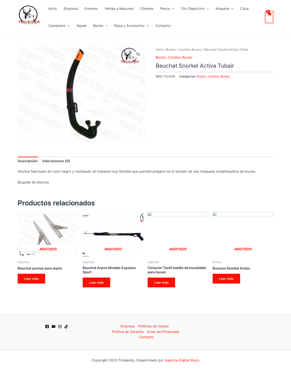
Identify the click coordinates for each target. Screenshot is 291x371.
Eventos (91, 8)
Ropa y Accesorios (129, 25)
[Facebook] (47, 326)
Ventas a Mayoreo (119, 8)
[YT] (53, 326)
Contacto (163, 25)
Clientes (146, 8)
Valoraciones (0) (56, 161)
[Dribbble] (66, 326)
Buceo (98, 25)
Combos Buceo (190, 50)
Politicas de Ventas (153, 326)
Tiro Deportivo (193, 8)
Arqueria (222, 8)
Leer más (31, 278)
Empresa (71, 8)
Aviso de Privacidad (163, 331)
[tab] (28, 161)
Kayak (81, 25)
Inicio (52, 8)
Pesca (165, 8)
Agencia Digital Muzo (182, 360)
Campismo (57, 25)
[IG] (60, 326)
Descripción (28, 161)
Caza (244, 8)
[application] (172, 8)
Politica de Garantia (128, 331)
